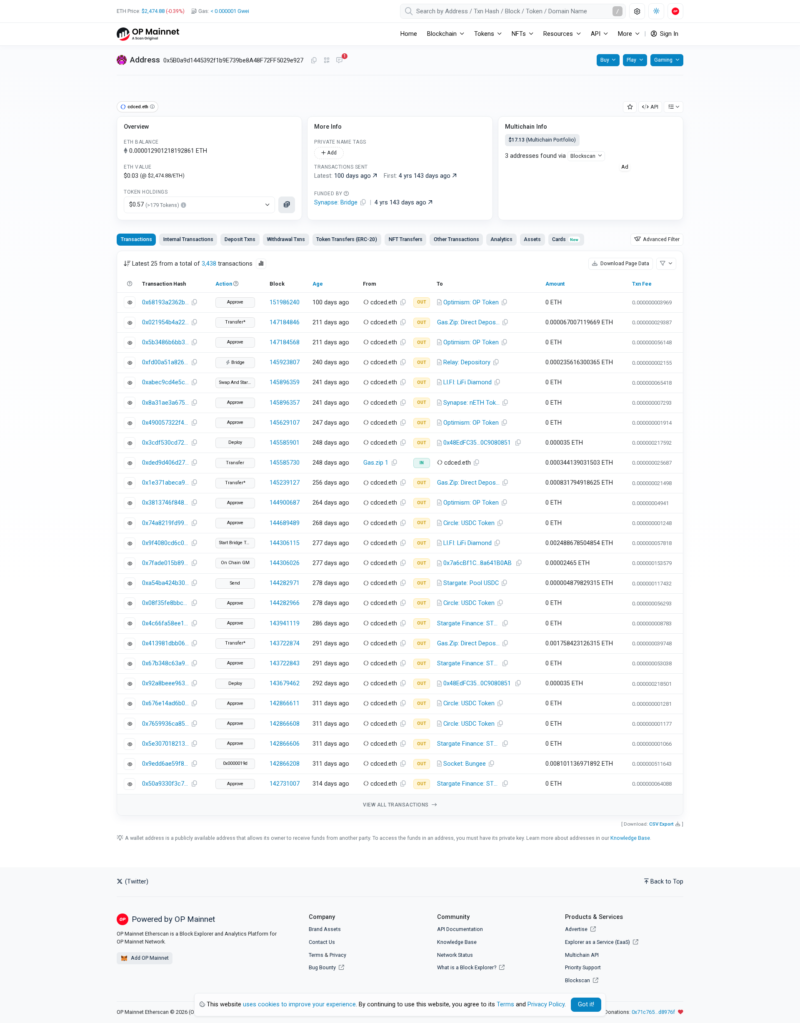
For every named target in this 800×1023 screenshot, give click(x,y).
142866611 (285, 703)
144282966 (285, 603)
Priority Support (583, 967)
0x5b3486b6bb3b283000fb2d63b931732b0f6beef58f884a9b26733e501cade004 (165, 342)
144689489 (285, 523)
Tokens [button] (484, 33)
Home (408, 33)
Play (631, 60)
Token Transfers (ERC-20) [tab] (346, 239)
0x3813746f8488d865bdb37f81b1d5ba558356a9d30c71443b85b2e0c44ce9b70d (165, 502)
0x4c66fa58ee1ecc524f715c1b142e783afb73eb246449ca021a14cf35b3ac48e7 (165, 623)
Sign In (668, 33)
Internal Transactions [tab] (188, 239)
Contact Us (322, 942)
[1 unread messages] (339, 60)
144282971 (285, 583)
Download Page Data (624, 263)
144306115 (285, 543)
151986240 (285, 302)
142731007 (285, 783)
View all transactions (396, 805)
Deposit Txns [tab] (240, 239)
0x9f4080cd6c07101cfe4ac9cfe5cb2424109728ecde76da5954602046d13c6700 (165, 543)
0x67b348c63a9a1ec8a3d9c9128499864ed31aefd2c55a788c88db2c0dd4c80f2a (165, 663)
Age (317, 284)
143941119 (285, 623)
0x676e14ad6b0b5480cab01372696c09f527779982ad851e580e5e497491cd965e (165, 703)
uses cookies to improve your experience (299, 1004)
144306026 (285, 563)
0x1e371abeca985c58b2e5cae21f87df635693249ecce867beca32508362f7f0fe (165, 482)
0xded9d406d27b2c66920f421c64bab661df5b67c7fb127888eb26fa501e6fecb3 (165, 462)
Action (223, 284)
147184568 (285, 342)
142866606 (285, 743)
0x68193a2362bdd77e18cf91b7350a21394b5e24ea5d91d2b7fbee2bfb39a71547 (165, 302)
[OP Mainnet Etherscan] (148, 34)
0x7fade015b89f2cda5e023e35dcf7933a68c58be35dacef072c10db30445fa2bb (165, 563)
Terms (316, 955)
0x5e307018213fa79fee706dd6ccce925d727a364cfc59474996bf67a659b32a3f (165, 743)
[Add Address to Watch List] (630, 107)
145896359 (285, 382)
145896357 (285, 402)
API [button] (595, 33)
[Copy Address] (314, 60)
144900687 (285, 502)
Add (331, 152)
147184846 (285, 322)
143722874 (285, 643)
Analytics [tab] (501, 239)
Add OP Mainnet (149, 958)
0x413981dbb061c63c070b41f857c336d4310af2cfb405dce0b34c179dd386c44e (165, 643)
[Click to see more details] (286, 205)
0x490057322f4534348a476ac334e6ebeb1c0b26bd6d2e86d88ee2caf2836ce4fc (165, 422)
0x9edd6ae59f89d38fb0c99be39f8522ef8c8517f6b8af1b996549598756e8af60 (165, 763)
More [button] (625, 33)
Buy (604, 60)
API (654, 107)
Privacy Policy (546, 1004)
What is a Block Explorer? (467, 967)
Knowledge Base (630, 838)
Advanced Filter (661, 239)
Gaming (663, 60)
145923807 (285, 362)
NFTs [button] (519, 33)
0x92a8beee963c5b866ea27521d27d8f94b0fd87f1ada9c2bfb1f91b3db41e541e (165, 683)
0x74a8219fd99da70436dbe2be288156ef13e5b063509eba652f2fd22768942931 (165, 523)
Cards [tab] (565, 239)
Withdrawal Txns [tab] (286, 239)
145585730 (285, 462)
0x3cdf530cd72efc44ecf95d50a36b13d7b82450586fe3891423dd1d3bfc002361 (165, 442)
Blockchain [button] (442, 33)
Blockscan (582, 156)
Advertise (577, 929)
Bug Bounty (322, 967)
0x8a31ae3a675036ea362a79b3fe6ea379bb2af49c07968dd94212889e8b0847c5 (165, 402)
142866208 (285, 763)
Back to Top (666, 881)
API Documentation (460, 929)
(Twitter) (135, 881)
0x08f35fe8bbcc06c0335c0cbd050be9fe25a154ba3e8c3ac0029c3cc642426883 (165, 603)
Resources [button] (558, 33)
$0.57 (154, 204)
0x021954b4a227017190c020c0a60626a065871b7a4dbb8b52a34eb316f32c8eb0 (165, 322)
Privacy (338, 955)
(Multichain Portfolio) (542, 140)
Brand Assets (325, 929)
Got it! (586, 1004)
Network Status (455, 955)
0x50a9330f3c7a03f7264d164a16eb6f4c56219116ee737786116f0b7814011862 (165, 783)
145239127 (285, 482)
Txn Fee (642, 284)
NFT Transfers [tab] (405, 239)
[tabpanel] (400, 533)
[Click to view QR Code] (327, 60)
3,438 (209, 263)
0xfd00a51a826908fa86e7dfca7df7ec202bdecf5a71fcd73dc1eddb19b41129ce (165, 362)
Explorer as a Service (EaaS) (598, 942)
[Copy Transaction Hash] (194, 302)
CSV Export (661, 824)
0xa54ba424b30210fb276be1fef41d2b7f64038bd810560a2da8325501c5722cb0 (165, 583)
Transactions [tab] (136, 239)
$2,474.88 (153, 11)
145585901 (285, 442)
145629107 (285, 422)
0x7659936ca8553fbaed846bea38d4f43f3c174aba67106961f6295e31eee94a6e (165, 723)
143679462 (285, 683)
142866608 (285, 723)
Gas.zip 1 (375, 462)
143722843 (285, 663)
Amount (555, 284)
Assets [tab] (532, 239)
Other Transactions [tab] (456, 239)
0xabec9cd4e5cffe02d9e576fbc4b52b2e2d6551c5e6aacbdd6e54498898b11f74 (165, 382)
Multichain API (582, 955)
